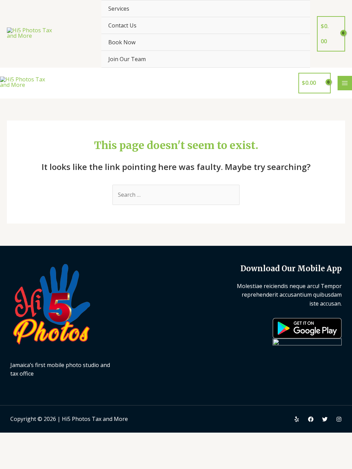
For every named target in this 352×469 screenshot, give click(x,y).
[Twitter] (325, 419)
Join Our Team (127, 59)
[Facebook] (311, 419)
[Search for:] (176, 194)
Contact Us (122, 25)
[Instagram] (339, 419)
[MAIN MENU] (345, 83)
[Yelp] (296, 419)
